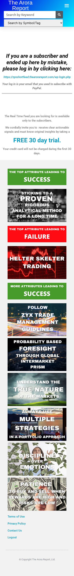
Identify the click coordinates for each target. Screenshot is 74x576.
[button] (66, 5)
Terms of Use (16, 516)
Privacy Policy (17, 523)
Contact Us (15, 530)
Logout (12, 537)
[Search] (59, 14)
